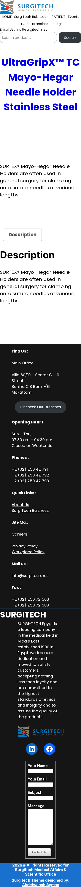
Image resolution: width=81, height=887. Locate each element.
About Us (20, 504)
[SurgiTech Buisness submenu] (48, 17)
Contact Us (39, 852)
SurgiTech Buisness (30, 510)
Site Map (20, 522)
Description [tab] (23, 234)
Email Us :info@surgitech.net (23, 29)
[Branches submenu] (50, 24)
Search (70, 37)
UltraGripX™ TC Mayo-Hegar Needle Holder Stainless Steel (40, 84)
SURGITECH (23, 614)
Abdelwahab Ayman (40, 884)
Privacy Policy (25, 546)
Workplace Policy (28, 552)
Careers (19, 534)
